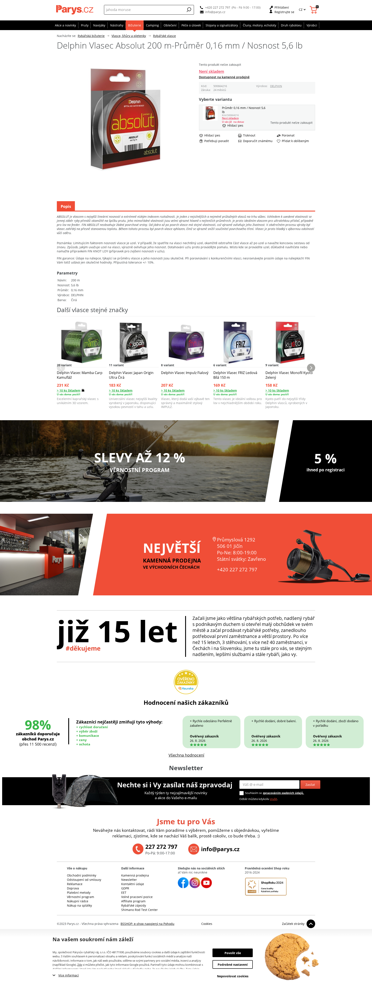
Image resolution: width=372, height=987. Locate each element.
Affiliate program (133, 901)
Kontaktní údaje (132, 884)
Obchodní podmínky (81, 875)
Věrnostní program (80, 897)
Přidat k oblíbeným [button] (295, 141)
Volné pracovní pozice (137, 897)
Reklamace (74, 884)
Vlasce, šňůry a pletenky (129, 36)
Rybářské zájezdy (133, 905)
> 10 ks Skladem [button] (68, 390)
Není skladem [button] (211, 71)
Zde (79, 965)
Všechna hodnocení (186, 755)
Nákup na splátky (79, 905)
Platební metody (78, 892)
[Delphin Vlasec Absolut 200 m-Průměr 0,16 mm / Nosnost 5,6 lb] (210, 119)
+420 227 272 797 (217, 7)
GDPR (125, 888)
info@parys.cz (215, 12)
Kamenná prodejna (135, 875)
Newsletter (129, 880)
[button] (189, 9)
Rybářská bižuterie (91, 36)
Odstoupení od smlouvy (84, 880)
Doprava (73, 888)
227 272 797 (161, 847)
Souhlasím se (253, 793)
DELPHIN (276, 86)
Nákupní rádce (77, 901)
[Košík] (313, 9)
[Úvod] (75, 9)
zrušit (273, 799)
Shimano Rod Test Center (139, 910)
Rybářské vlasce (164, 36)
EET (123, 892)
